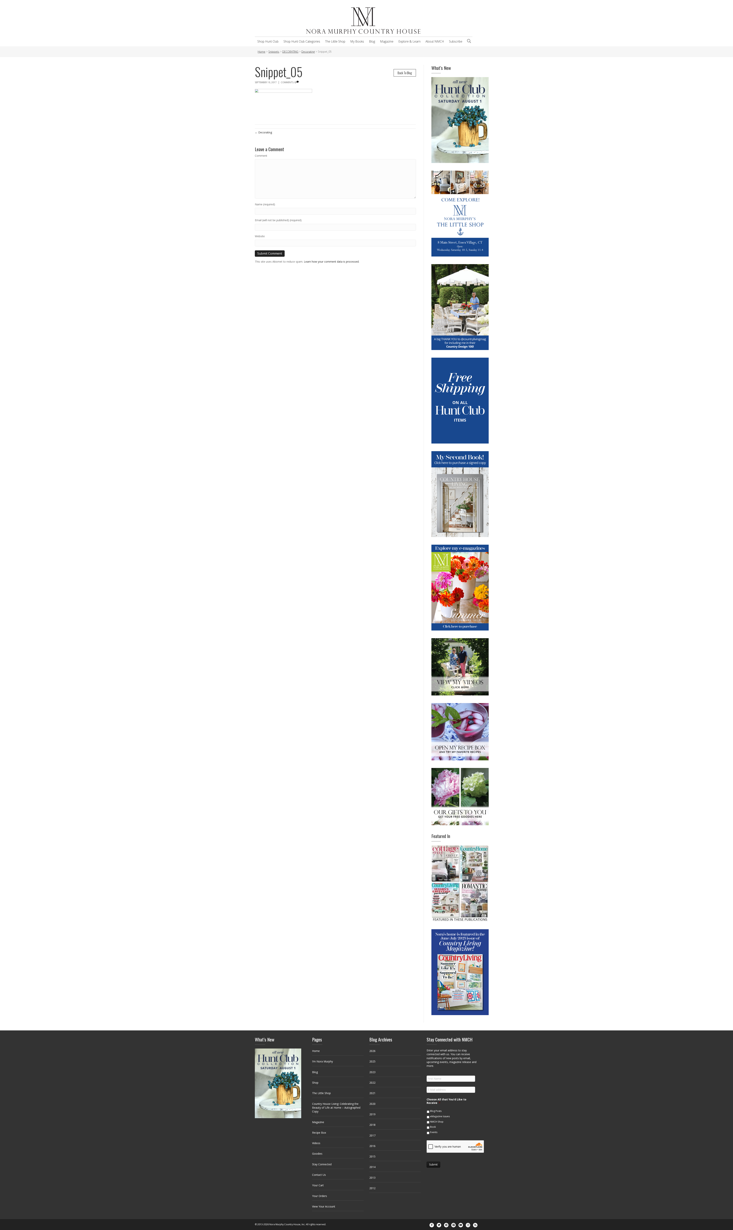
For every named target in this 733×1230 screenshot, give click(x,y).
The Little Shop (335, 41)
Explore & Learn (409, 41)
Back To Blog (405, 72)
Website (260, 236)
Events (433, 1132)
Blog (372, 41)
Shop (315, 1082)
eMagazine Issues (440, 1116)
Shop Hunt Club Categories (301, 41)
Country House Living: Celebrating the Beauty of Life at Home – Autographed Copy (336, 1107)
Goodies (317, 1153)
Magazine (386, 41)
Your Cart (318, 1185)
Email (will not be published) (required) (278, 220)
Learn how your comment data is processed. (331, 261)
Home (316, 1051)
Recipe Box (319, 1132)
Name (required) (265, 204)
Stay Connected (322, 1164)
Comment (261, 155)
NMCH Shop (436, 1121)
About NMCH (434, 41)
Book (433, 1126)
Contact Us (319, 1175)
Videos (316, 1143)
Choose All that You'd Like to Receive (446, 1101)
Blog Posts (436, 1111)
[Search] (469, 41)
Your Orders (319, 1196)
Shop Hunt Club (268, 41)
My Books (357, 41)
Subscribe (455, 41)
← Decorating (263, 132)
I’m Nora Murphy (322, 1061)
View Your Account (323, 1206)
